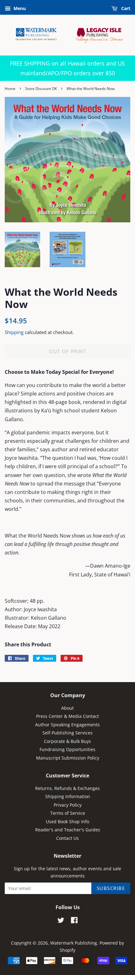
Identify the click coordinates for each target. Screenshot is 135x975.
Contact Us (67, 838)
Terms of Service (67, 813)
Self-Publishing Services (67, 733)
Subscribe (111, 888)
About (67, 708)
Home (10, 88)
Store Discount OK (41, 88)
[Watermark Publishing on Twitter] (60, 921)
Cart (125, 8)
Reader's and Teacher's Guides (67, 830)
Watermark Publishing (73, 943)
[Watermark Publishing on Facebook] (74, 921)
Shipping (14, 332)
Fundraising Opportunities (67, 749)
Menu (19, 8)
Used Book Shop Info (67, 821)
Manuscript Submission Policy (67, 758)
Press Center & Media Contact (67, 716)
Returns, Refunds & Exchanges (67, 788)
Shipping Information (67, 796)
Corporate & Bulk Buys (67, 741)
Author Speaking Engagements (67, 725)
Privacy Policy (68, 805)
